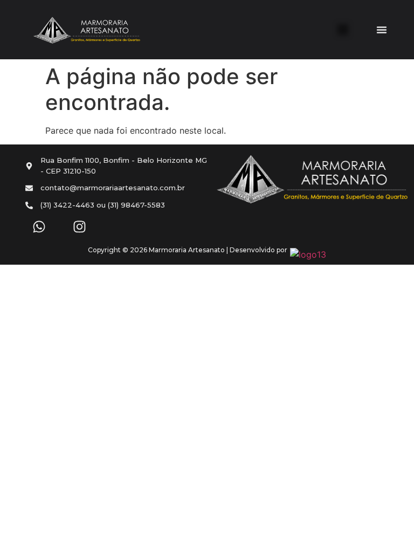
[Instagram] (79, 226)
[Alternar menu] (381, 29)
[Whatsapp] (38, 226)
